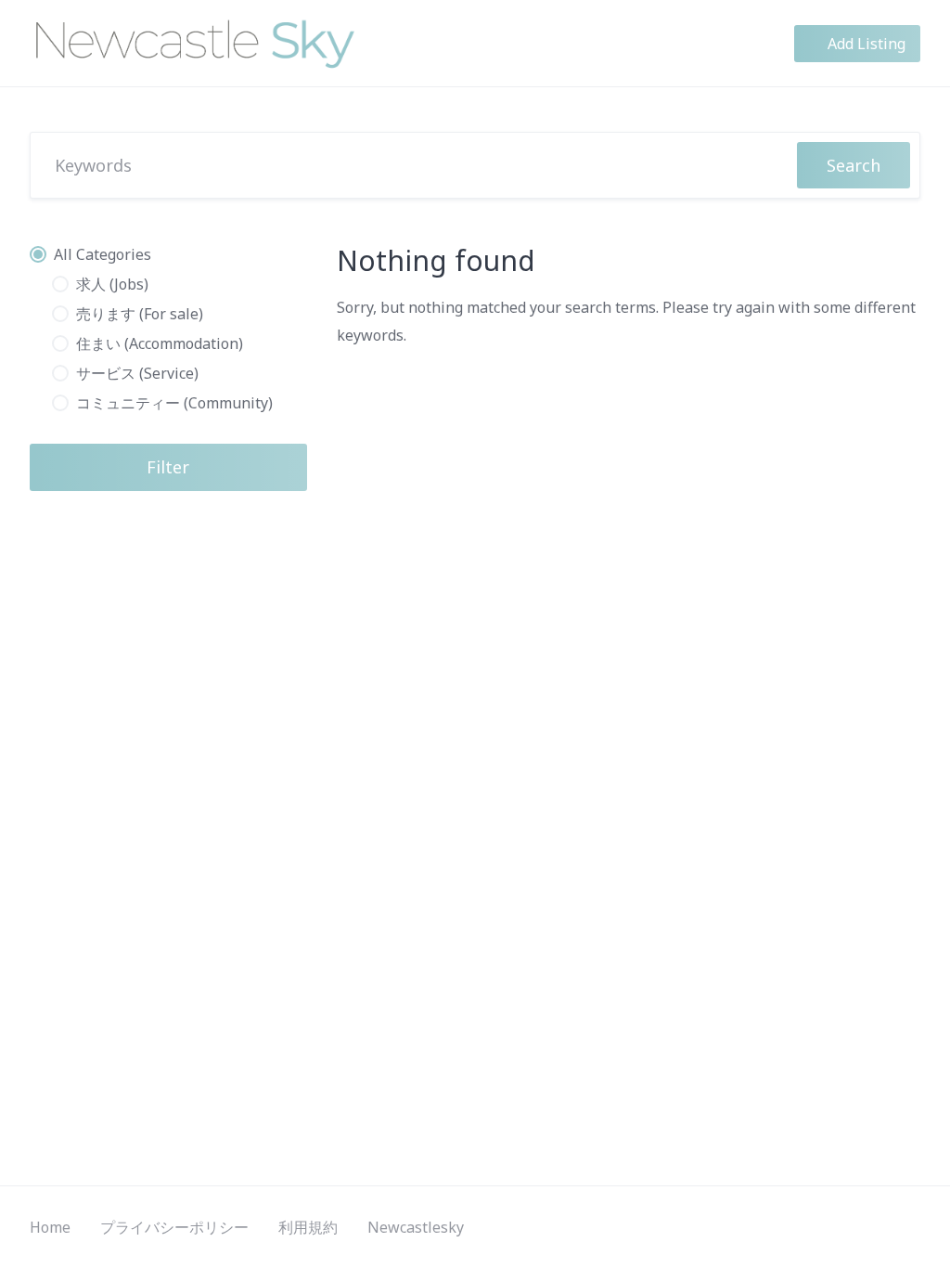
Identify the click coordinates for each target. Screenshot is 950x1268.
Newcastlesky (415, 1227)
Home (50, 1227)
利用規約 (308, 1227)
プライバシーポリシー (174, 1227)
